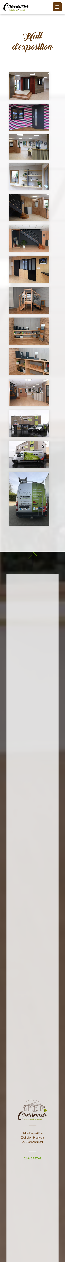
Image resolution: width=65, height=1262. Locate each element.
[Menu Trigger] (57, 6)
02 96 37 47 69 (32, 1158)
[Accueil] (16, 6)
